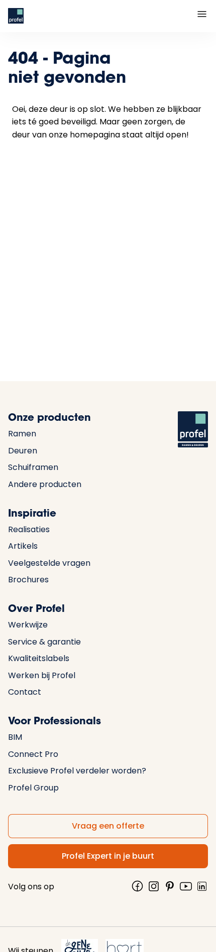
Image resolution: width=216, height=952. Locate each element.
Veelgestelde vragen (49, 563)
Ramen (22, 433)
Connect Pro (33, 754)
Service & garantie (44, 642)
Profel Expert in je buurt (108, 856)
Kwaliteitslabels (38, 658)
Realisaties (29, 529)
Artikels (23, 546)
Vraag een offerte (108, 826)
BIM (15, 737)
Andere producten (44, 484)
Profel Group (33, 788)
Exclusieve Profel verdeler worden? (77, 770)
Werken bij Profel (41, 675)
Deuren (22, 450)
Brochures (28, 579)
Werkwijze (28, 624)
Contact (24, 692)
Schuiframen (33, 467)
